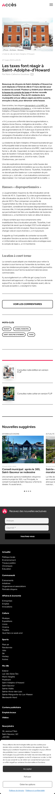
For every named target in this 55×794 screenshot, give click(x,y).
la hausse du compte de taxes (15, 92)
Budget (7, 329)
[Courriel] (32, 74)
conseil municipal (22, 329)
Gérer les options (27, 784)
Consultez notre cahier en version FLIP (34, 393)
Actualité (50, 434)
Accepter (27, 769)
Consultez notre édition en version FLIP (32, 371)
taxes (31, 335)
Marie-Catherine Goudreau (17, 74)
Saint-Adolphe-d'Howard (14, 335)
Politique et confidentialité (35, 790)
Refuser (27, 776)
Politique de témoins (16, 790)
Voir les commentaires (27, 304)
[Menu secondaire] (51, 5)
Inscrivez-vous (28, 536)
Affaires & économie (10, 434)
